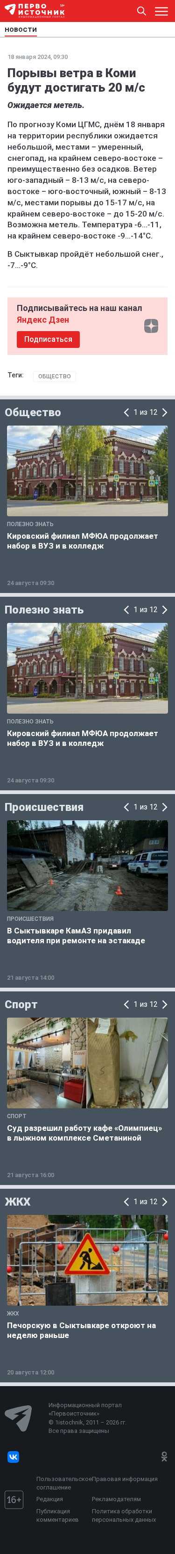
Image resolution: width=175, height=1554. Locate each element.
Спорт (21, 1004)
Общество (54, 376)
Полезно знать (44, 609)
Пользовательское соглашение (61, 1483)
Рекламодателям (116, 1499)
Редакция (49, 1499)
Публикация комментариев (57, 1515)
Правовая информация (125, 1478)
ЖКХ (17, 1201)
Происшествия (44, 807)
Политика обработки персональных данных (124, 1515)
